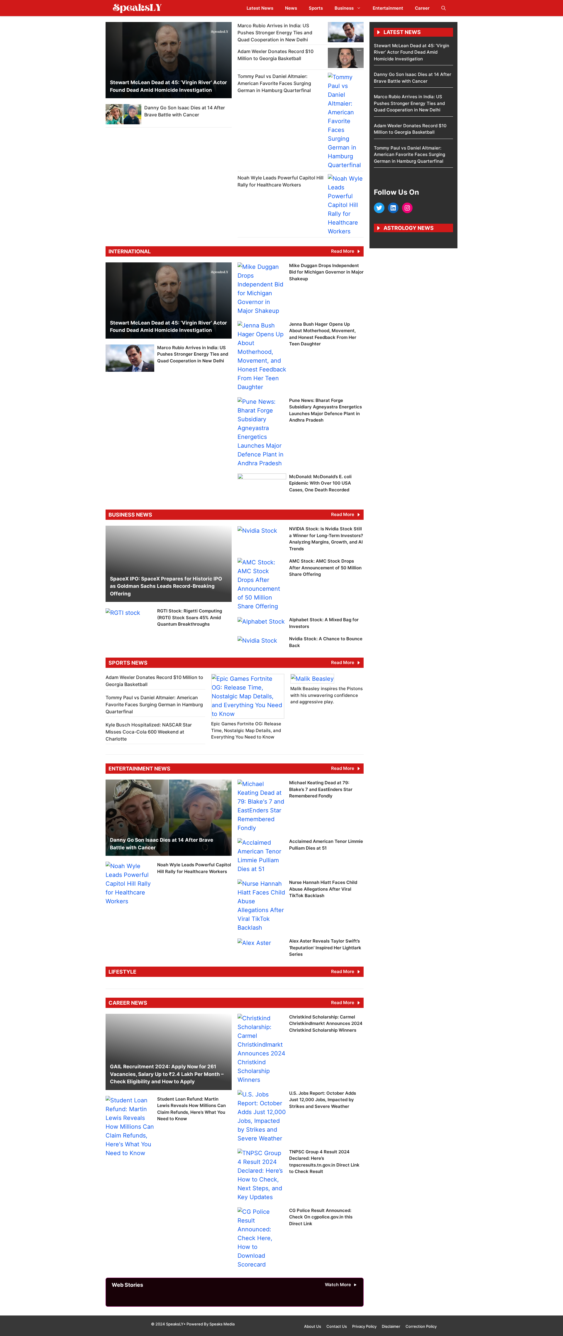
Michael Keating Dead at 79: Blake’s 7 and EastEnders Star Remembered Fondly (320, 789)
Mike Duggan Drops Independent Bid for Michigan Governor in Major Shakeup (326, 272)
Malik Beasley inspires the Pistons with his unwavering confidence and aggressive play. (326, 695)
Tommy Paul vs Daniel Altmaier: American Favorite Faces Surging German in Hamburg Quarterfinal (274, 83)
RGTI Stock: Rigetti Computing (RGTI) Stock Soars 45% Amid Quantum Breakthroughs (189, 617)
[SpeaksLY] (137, 8)
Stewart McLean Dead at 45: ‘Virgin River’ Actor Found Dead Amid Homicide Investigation (411, 52)
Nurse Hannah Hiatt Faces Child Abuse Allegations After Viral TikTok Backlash (323, 889)
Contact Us (336, 1326)
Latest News (260, 8)
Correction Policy (421, 1326)
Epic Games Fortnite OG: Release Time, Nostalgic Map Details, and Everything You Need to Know (246, 730)
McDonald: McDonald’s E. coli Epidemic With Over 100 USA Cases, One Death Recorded (320, 483)
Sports (316, 8)
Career (422, 8)
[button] (443, 8)
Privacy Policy (364, 1326)
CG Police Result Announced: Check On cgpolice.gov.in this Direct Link (320, 1217)
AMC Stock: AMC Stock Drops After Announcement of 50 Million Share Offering (325, 567)
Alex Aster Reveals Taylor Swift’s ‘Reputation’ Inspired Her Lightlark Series (325, 947)
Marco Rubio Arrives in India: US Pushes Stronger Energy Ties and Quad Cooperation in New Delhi (275, 33)
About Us (312, 1326)
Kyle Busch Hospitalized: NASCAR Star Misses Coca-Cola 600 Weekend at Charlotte (149, 732)
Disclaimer (391, 1326)
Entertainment (388, 8)
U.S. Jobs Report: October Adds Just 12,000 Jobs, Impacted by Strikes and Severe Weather (322, 1099)
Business (344, 8)
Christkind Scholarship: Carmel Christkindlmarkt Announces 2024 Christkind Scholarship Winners (325, 1023)
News (291, 8)
